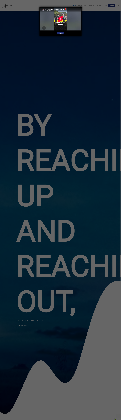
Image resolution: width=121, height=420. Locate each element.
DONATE (60, 33)
